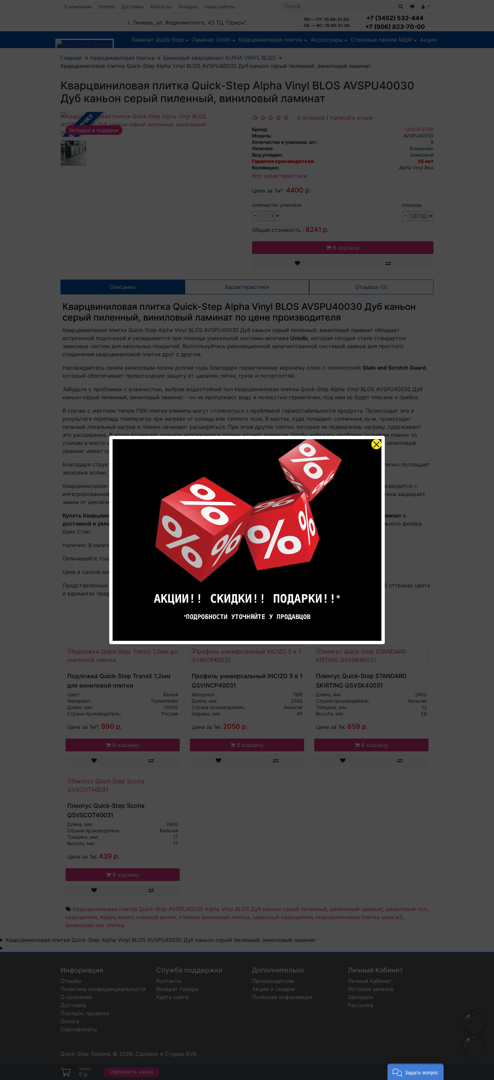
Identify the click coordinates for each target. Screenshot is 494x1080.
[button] (415, 1072)
